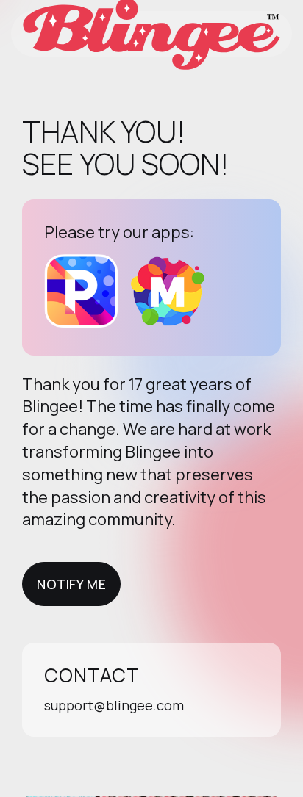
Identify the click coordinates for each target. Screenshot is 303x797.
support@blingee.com (114, 705)
